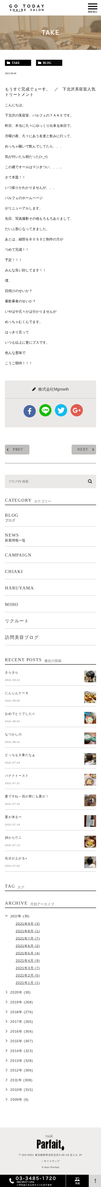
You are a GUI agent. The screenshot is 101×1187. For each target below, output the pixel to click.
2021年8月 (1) (28, 931)
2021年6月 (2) (28, 946)
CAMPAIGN (18, 555)
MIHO (11, 604)
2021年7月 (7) (28, 938)
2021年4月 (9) (28, 961)
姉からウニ (13, 837)
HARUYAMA (19, 588)
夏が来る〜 (13, 817)
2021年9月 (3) (28, 923)
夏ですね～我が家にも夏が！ (27, 796)
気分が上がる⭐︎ (16, 858)
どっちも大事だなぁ (20, 755)
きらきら (11, 672)
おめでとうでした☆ (20, 714)
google (77, 410)
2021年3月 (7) (28, 968)
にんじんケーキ (17, 693)
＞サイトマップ (50, 1161)
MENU (92, 6)
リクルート (17, 620)
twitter (61, 410)
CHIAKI (14, 571)
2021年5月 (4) (28, 953)
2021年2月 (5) (28, 975)
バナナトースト (17, 775)
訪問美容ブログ (22, 637)
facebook (30, 411)
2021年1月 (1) (28, 983)
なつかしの (13, 734)
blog (47, 63)
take (16, 63)
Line (45, 410)
